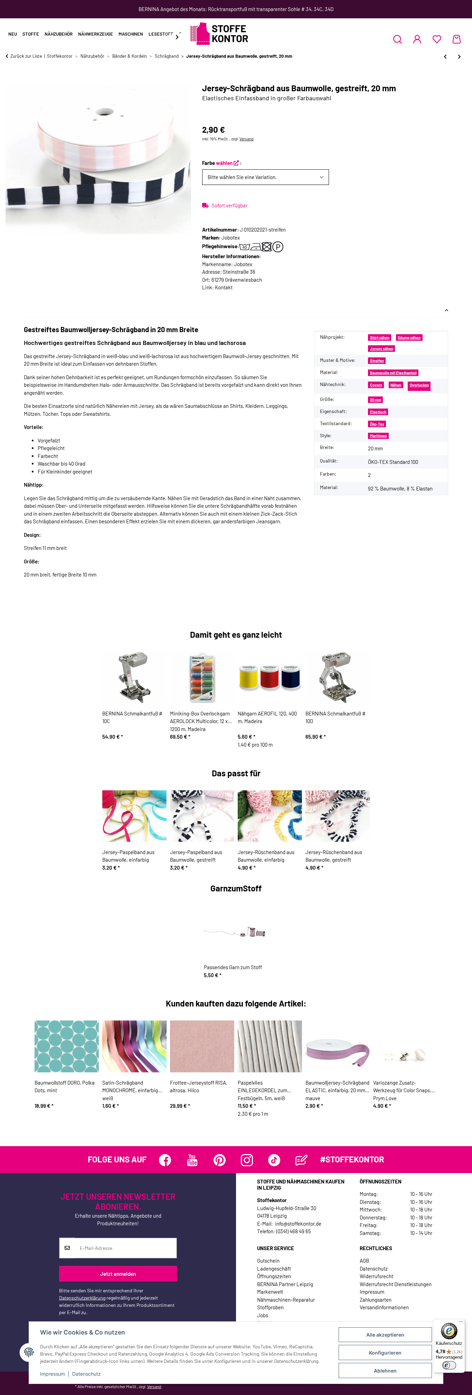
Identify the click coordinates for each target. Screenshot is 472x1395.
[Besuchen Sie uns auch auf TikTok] (274, 1160)
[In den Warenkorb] (11, 79)
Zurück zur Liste (26, 56)
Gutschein (268, 1260)
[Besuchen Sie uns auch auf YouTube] (192, 1160)
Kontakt (224, 287)
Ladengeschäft (274, 1268)
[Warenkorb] (456, 39)
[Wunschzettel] (437, 39)
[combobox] (265, 177)
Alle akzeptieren (385, 1335)
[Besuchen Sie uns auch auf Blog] (301, 1160)
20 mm (375, 399)
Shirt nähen (379, 337)
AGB (364, 1260)
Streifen (377, 360)
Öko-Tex (377, 424)
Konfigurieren (385, 1353)
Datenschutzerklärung (82, 1297)
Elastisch (378, 412)
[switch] (449, 1365)
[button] (397, 39)
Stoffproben (270, 1307)
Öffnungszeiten (274, 1276)
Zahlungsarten (375, 1299)
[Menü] (461, 1323)
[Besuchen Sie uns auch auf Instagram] (247, 1160)
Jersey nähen (381, 348)
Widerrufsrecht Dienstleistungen (396, 1284)
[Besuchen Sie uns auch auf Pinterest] (219, 1160)
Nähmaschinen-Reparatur (286, 1299)
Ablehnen (385, 1371)
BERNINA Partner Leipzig (285, 1284)
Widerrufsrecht (376, 1276)
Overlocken (419, 385)
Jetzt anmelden (118, 1274)
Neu (12, 34)
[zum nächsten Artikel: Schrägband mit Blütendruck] (459, 56)
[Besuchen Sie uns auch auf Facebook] (165, 1160)
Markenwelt (270, 1292)
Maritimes (378, 435)
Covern (376, 385)
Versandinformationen (384, 1307)
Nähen (395, 385)
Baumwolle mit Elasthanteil (393, 373)
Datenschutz (86, 1374)
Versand (246, 138)
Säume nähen (409, 337)
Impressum (52, 1374)
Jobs (262, 1315)
